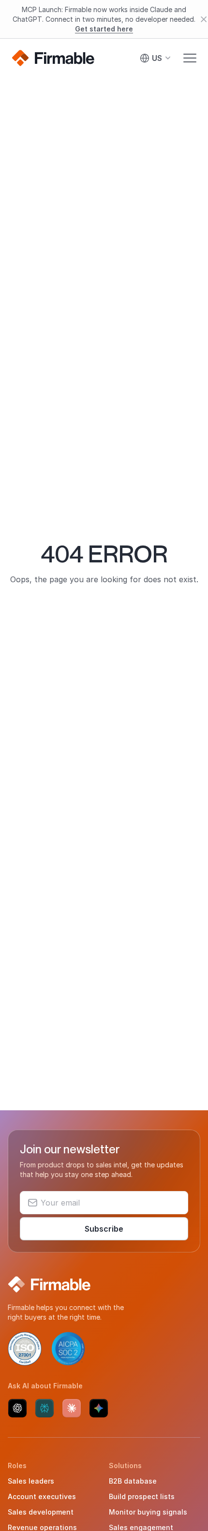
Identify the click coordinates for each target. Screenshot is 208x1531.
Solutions (125, 1465)
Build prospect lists (142, 1496)
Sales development (41, 1512)
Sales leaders (31, 1481)
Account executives (42, 1496)
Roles (17, 1465)
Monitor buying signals (148, 1512)
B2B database (133, 1481)
